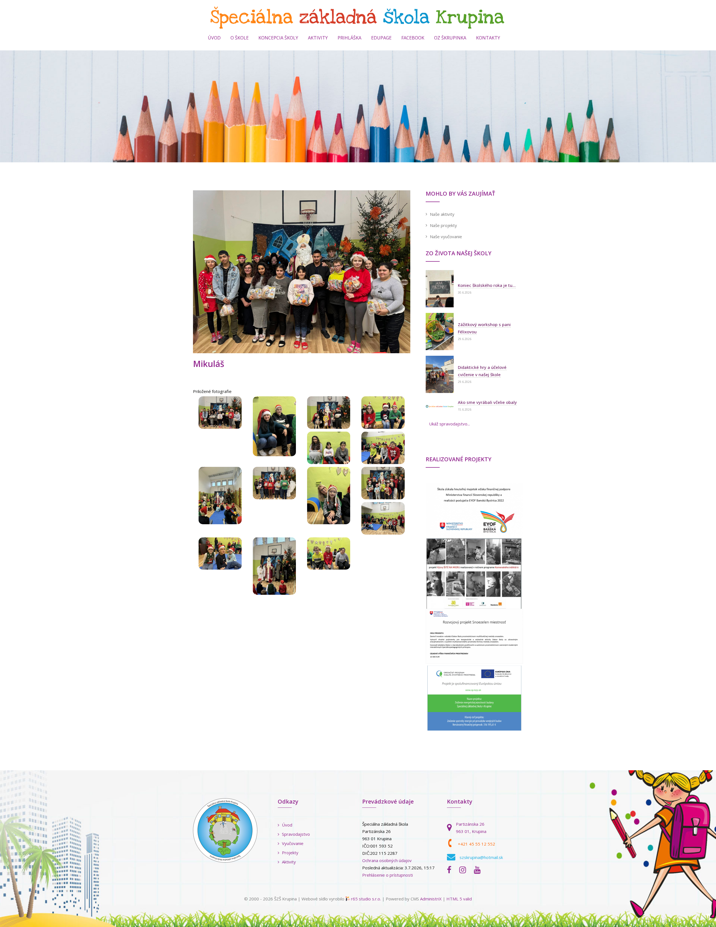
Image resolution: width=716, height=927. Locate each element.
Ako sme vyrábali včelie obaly (487, 402)
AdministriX (431, 899)
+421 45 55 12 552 (476, 844)
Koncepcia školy (278, 38)
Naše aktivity (442, 214)
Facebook (412, 38)
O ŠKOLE (239, 38)
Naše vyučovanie (446, 236)
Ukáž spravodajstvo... (449, 424)
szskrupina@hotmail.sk (481, 857)
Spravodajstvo (296, 834)
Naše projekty (443, 225)
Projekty (290, 852)
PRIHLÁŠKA (349, 38)
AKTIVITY (318, 38)
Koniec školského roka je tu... (487, 285)
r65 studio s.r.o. (366, 899)
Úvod (214, 38)
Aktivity (289, 862)
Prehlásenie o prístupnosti (387, 875)
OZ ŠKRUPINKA (450, 38)
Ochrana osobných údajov (387, 860)
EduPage (381, 38)
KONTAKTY (488, 38)
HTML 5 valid (459, 899)
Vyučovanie (292, 843)
